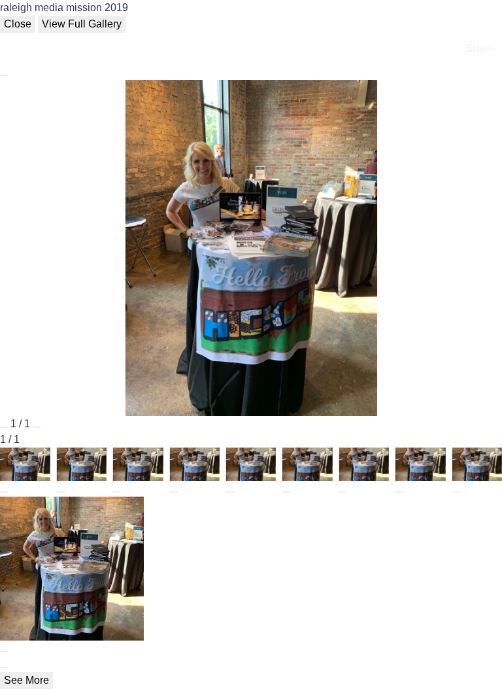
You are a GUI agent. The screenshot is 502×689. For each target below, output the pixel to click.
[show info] (4, 75)
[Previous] (4, 427)
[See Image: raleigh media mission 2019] (4, 492)
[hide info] (4, 667)
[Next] (37, 427)
